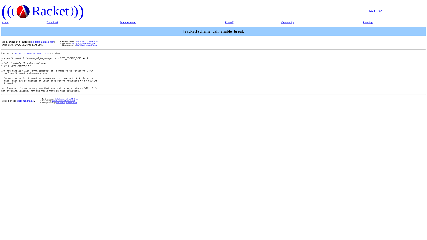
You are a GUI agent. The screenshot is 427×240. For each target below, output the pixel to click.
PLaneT (229, 22)
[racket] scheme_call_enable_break (86, 41)
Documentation (128, 22)
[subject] (89, 45)
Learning (368, 22)
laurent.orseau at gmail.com (31, 53)
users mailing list (25, 100)
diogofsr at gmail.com (42, 41)
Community (287, 22)
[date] (78, 45)
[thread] (82, 45)
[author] (94, 45)
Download (52, 22)
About (5, 22)
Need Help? (375, 11)
